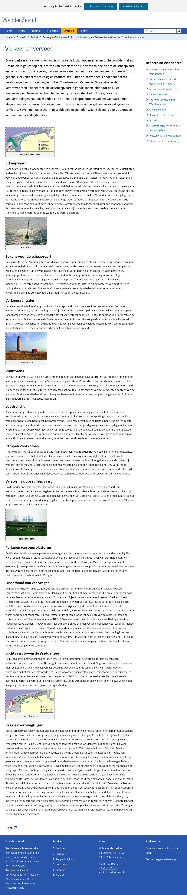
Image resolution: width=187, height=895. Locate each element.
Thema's (36, 30)
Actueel (22, 30)
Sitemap (60, 870)
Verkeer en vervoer (158, 94)
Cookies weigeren (133, 6)
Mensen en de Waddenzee (164, 89)
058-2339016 (109, 868)
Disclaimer (62, 864)
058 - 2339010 (109, 863)
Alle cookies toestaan (101, 6)
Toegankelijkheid (66, 859)
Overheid (68, 30)
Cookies (78, 6)
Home (8, 30)
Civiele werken (157, 109)
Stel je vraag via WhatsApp (161, 859)
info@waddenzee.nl (112, 872)
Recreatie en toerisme (161, 115)
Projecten (52, 30)
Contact (84, 30)
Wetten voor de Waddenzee (165, 135)
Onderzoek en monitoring (164, 141)
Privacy (60, 853)
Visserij (153, 120)
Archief (60, 875)
